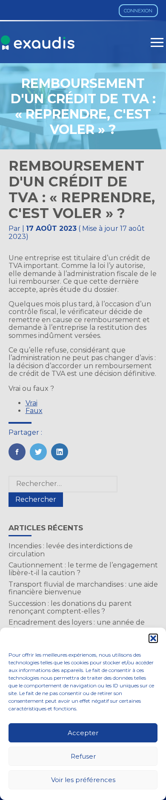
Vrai (31, 403)
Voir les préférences (83, 780)
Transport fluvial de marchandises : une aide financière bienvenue (83, 588)
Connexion (138, 11)
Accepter (83, 733)
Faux (34, 411)
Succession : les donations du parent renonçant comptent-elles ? (70, 607)
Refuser (83, 756)
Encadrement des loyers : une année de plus (77, 626)
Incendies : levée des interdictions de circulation (71, 550)
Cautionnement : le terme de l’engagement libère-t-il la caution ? (83, 569)
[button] (153, 638)
